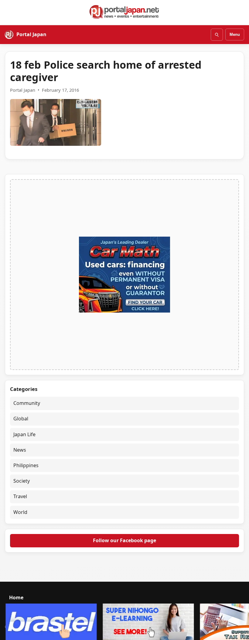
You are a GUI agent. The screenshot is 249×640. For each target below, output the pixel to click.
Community (26, 403)
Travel (20, 496)
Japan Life (24, 434)
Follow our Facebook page (124, 540)
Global (20, 418)
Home (16, 597)
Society (21, 480)
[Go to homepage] (124, 12)
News (19, 450)
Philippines (26, 465)
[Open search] (217, 35)
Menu (235, 34)
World (20, 512)
